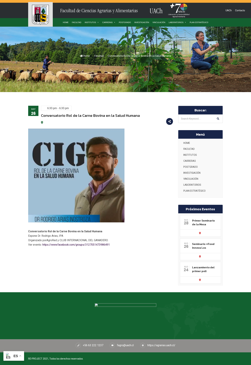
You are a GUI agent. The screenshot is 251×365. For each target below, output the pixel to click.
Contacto (240, 10)
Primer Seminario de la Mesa (203, 222)
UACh (229, 10)
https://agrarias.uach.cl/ (161, 345)
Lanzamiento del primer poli (203, 269)
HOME (65, 22)
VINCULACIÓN (158, 22)
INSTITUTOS (90, 22)
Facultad (99, 55)
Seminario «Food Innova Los (203, 246)
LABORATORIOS (176, 22)
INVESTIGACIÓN (141, 22)
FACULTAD (76, 22)
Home (86, 55)
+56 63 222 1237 (93, 345)
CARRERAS (107, 22)
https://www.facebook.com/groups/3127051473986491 (76, 244)
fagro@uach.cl (125, 345)
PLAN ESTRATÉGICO (199, 22)
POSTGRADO (125, 22)
